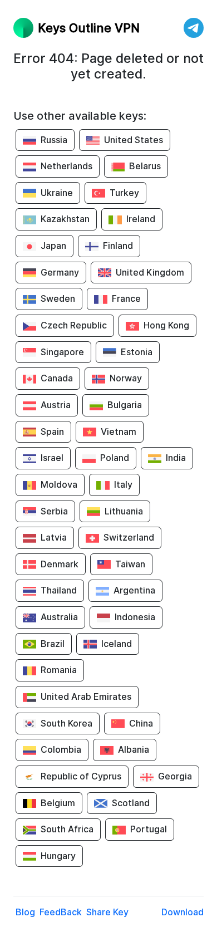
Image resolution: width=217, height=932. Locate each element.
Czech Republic (74, 325)
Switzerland (128, 537)
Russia (54, 139)
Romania (59, 669)
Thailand (59, 590)
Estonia (136, 351)
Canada (57, 378)
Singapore (62, 351)
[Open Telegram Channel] (194, 28)
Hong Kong (166, 325)
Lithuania (124, 511)
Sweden (58, 298)
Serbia (54, 511)
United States (133, 139)
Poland (114, 457)
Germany (60, 272)
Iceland (116, 643)
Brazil (53, 643)
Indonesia (135, 616)
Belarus (145, 165)
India (176, 457)
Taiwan (130, 564)
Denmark (59, 564)
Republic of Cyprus (81, 776)
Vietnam (118, 431)
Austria (56, 404)
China (141, 723)
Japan (53, 245)
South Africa (67, 829)
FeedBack (61, 912)
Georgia (175, 776)
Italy (123, 484)
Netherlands (66, 165)
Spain (52, 431)
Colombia (61, 749)
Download (182, 912)
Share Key (107, 912)
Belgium (58, 802)
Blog (25, 912)
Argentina (134, 590)
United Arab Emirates (86, 696)
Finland (118, 245)
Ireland (140, 218)
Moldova (59, 484)
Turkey (124, 192)
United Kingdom (150, 272)
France (126, 298)
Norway (126, 378)
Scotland (131, 802)
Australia (59, 616)
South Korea (66, 723)
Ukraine (57, 192)
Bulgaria (124, 404)
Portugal (148, 829)
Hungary (58, 855)
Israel (52, 457)
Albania (133, 749)
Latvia (54, 537)
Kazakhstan (65, 218)
